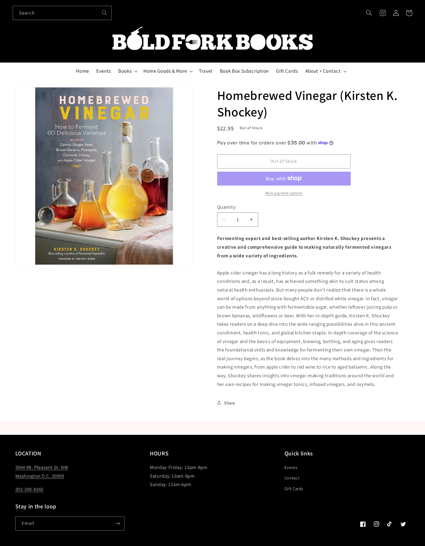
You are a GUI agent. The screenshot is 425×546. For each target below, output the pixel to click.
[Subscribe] (117, 523)
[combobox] (62, 13)
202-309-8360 (29, 489)
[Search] (104, 12)
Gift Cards (293, 488)
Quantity (226, 207)
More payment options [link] (284, 192)
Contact (292, 478)
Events (291, 467)
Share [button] (229, 402)
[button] (369, 13)
